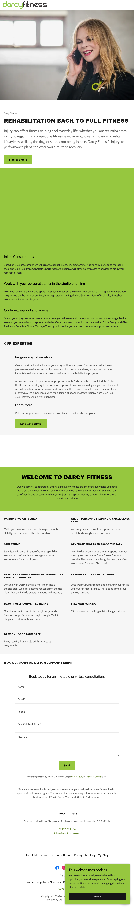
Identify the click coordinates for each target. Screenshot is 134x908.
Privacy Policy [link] (77, 776)
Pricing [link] (78, 855)
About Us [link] (47, 855)
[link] (25, 5)
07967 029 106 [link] (67, 829)
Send (67, 765)
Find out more (18, 159)
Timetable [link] (32, 855)
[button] (129, 5)
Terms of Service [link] (94, 776)
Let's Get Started (30, 423)
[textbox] (67, 687)
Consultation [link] (63, 855)
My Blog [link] (103, 855)
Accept (97, 896)
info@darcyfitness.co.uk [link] (67, 833)
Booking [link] (90, 855)
